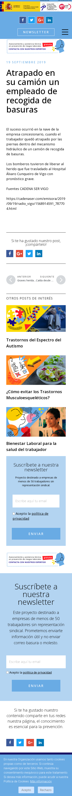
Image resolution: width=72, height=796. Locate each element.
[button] (36, 32)
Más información (41, 781)
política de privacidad (37, 672)
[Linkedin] (49, 20)
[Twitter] (31, 20)
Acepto (26, 790)
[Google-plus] (40, 20)
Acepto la (30, 672)
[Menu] (65, 33)
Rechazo (46, 790)
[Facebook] (22, 20)
